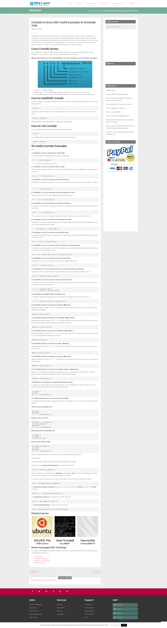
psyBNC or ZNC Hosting (42, 561)
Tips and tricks (97, 11)
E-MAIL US (119, 613)
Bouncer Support (89, 614)
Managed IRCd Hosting (42, 558)
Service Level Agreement (35, 605)
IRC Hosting (90, 4)
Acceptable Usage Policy (35, 614)
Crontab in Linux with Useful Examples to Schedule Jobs (63, 24)
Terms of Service (33, 611)
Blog (70, 4)
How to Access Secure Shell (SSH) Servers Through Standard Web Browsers (120, 127)
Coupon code (110, 90)
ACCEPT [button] (124, 625)
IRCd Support (88, 605)
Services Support (89, 608)
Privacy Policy (32, 608)
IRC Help (118, 609)
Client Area (104, 4)
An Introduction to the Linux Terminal (119, 104)
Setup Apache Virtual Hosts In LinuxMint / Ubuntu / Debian (120, 121)
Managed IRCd (61, 614)
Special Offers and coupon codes (117, 94)
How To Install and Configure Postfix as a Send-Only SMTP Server (119, 99)
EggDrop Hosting (40, 563)
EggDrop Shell (60, 608)
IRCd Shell (59, 611)
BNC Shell (59, 605)
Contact (133, 4)
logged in (41, 580)
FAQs (86, 617)
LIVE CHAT (119, 605)
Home (90, 11)
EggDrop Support (89, 611)
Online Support (118, 4)
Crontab (40, 38)
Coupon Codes (33, 617)
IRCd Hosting (39, 556)
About (79, 4)
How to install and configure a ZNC (117, 116)
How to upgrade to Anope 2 (115, 108)
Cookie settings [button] (114, 625)
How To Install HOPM (113, 112)
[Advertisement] (120, 45)
